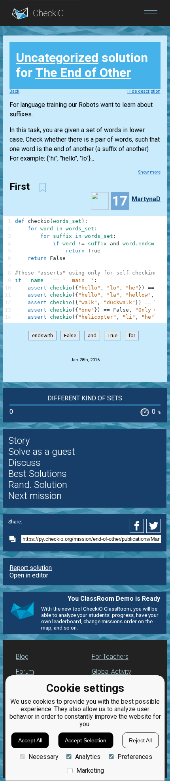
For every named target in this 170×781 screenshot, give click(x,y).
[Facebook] (138, 526)
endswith (42, 336)
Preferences (134, 756)
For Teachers (110, 656)
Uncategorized (57, 57)
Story (19, 440)
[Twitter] (153, 526)
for (131, 336)
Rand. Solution (37, 484)
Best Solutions (37, 473)
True (112, 336)
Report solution (30, 568)
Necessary (43, 756)
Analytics (87, 756)
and (92, 336)
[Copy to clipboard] (14, 539)
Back (14, 91)
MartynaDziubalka (149, 199)
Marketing (90, 770)
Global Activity (111, 671)
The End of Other (83, 72)
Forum (25, 671)
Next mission (35, 495)
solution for (82, 65)
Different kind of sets (84, 398)
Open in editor (28, 575)
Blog (22, 656)
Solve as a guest (41, 451)
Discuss (24, 462)
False (70, 336)
